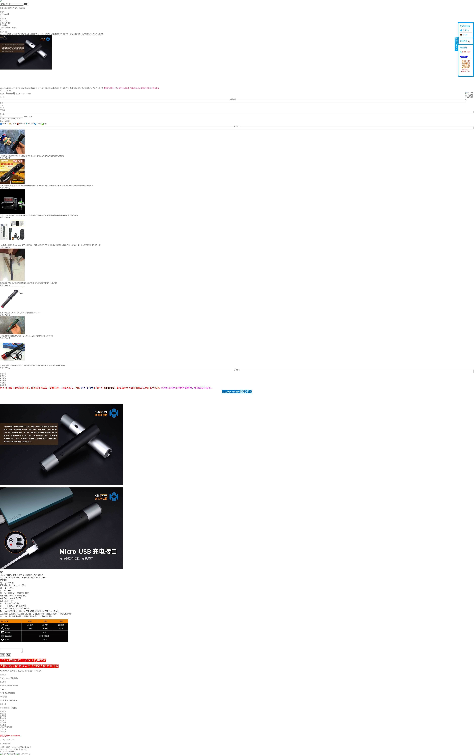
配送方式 (3, 716)
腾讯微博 (31, 124)
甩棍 (12, 8)
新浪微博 (22, 124)
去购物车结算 (4, 14)
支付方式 (3, 720)
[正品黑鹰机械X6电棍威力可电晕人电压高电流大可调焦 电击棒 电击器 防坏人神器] (12, 334)
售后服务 (3, 725)
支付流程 (3, 723)
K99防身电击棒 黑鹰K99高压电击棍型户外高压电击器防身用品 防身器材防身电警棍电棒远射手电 (32, 156)
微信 (45, 124)
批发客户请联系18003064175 (9, 747)
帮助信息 (3, 729)
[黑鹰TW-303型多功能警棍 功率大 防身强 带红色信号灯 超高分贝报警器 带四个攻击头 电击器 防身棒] (12, 363)
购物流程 (3, 714)
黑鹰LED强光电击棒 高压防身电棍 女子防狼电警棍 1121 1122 (20, 313)
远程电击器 (18, 8)
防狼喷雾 (3, 8)
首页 (1, 16)
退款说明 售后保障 (6, 727)
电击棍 (8, 8)
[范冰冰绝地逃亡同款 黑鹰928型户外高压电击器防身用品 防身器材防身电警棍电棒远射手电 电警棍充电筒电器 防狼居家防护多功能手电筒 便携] (12, 183)
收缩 (456, 44)
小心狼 (465, 35)
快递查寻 (3, 732)
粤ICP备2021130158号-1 (7, 752)
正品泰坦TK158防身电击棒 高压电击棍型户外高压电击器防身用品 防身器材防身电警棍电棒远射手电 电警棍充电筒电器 (39, 215)
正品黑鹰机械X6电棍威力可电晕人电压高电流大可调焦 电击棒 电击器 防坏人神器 (26, 336)
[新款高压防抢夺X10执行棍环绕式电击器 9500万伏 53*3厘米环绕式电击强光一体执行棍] (12, 281)
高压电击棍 (3, 32)
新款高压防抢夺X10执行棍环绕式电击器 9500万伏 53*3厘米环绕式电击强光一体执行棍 (28, 283)
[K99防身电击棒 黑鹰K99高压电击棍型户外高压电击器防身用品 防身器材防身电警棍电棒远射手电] (12, 154)
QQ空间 (13, 124)
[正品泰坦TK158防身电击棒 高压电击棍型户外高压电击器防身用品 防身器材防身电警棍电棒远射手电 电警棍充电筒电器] (12, 213)
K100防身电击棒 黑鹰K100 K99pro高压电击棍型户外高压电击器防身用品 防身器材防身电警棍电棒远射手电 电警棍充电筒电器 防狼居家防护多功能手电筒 (50, 245)
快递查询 (28, 747)
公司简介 (22, 747)
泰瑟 (23, 8)
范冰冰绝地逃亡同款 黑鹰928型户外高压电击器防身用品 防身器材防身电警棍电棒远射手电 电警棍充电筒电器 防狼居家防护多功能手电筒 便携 (46, 186)
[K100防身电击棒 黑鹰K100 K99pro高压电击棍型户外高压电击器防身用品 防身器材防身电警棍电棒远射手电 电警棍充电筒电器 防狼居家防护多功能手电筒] (12, 243)
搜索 (25, 4)
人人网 (38, 124)
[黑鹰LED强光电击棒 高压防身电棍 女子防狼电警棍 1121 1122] (12, 311)
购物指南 (3, 712)
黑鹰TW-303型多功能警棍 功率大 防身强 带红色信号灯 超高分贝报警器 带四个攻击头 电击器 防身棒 (32, 366)
